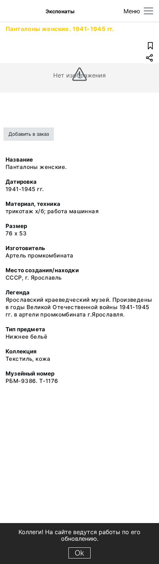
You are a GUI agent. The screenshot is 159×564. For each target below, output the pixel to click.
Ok (79, 553)
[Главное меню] (148, 11)
